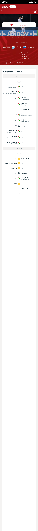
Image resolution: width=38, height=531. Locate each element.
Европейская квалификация (5, 6)
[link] (12, 6)
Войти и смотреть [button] (21, 25)
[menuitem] (13, 6)
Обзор (5, 62)
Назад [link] (6, 12)
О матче (20, 62)
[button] (32, 6)
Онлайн (12, 62)
